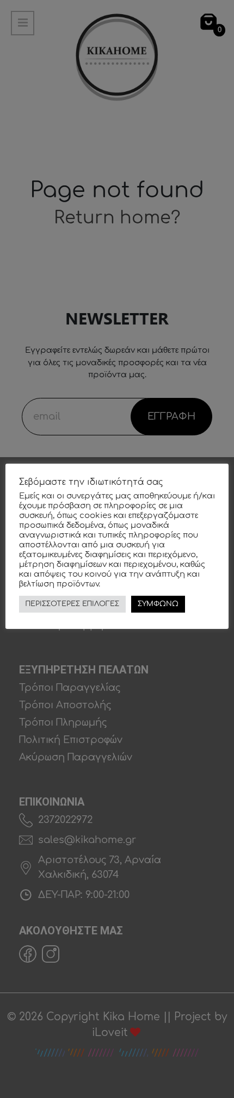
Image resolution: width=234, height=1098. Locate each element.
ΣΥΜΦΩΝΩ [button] (158, 604)
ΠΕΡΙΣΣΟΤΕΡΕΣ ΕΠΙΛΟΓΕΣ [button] (72, 604)
